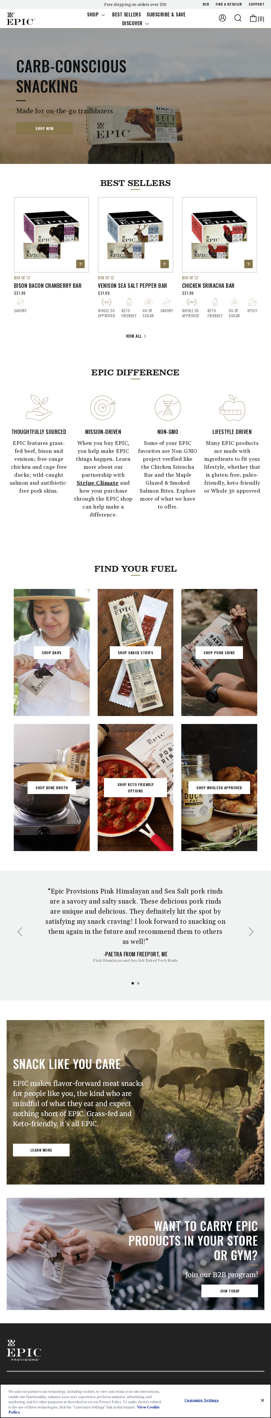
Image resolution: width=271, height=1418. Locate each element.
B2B (206, 4)
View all (134, 336)
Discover (133, 23)
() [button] (261, 19)
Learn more (41, 1150)
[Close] (262, 1400)
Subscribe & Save (166, 14)
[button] (237, 17)
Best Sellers (126, 14)
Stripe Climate (98, 483)
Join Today (230, 1291)
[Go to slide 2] (138, 983)
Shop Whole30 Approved (219, 787)
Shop (93, 14)
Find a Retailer (229, 4)
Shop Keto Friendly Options (136, 787)
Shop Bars (52, 652)
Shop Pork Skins (219, 652)
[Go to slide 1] (133, 983)
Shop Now (44, 128)
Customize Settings (201, 1400)
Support (256, 4)
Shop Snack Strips (135, 652)
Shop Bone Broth (51, 787)
